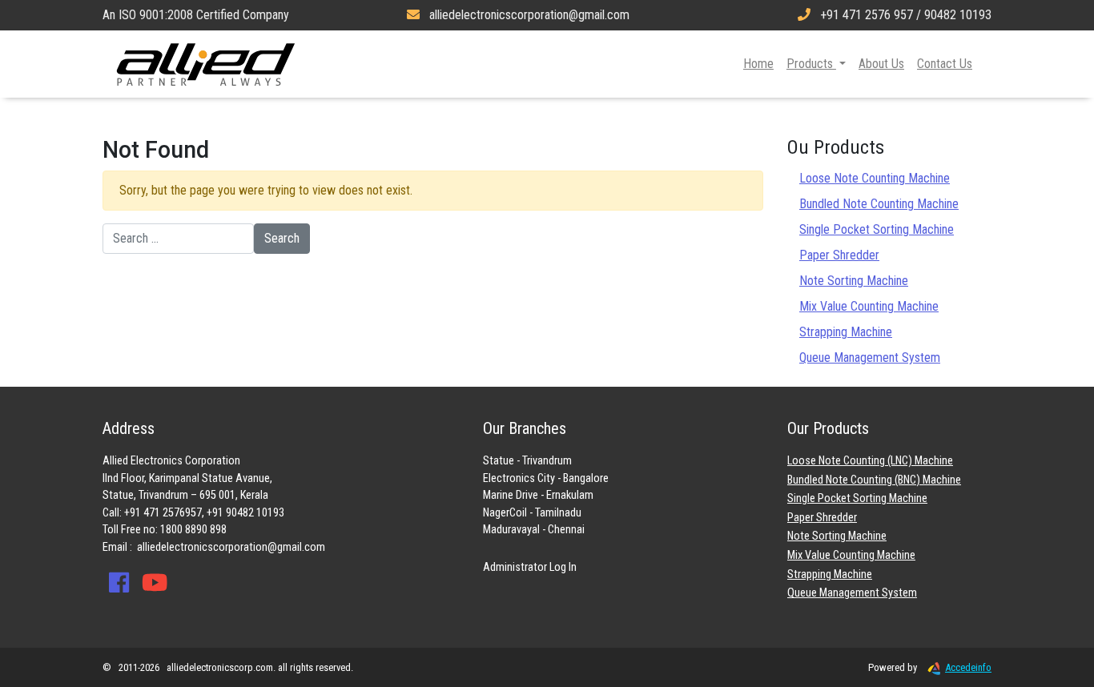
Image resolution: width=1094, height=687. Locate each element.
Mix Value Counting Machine (869, 306)
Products (811, 63)
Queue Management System (869, 357)
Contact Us (944, 63)
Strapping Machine (845, 331)
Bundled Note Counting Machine (879, 203)
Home (758, 63)
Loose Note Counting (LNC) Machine (870, 461)
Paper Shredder (839, 255)
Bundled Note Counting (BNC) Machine (874, 480)
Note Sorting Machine (853, 280)
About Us (881, 63)
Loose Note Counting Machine (874, 178)
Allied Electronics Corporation (205, 64)
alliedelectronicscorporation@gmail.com (231, 547)
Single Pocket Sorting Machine (876, 229)
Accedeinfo (968, 667)
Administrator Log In (530, 567)
